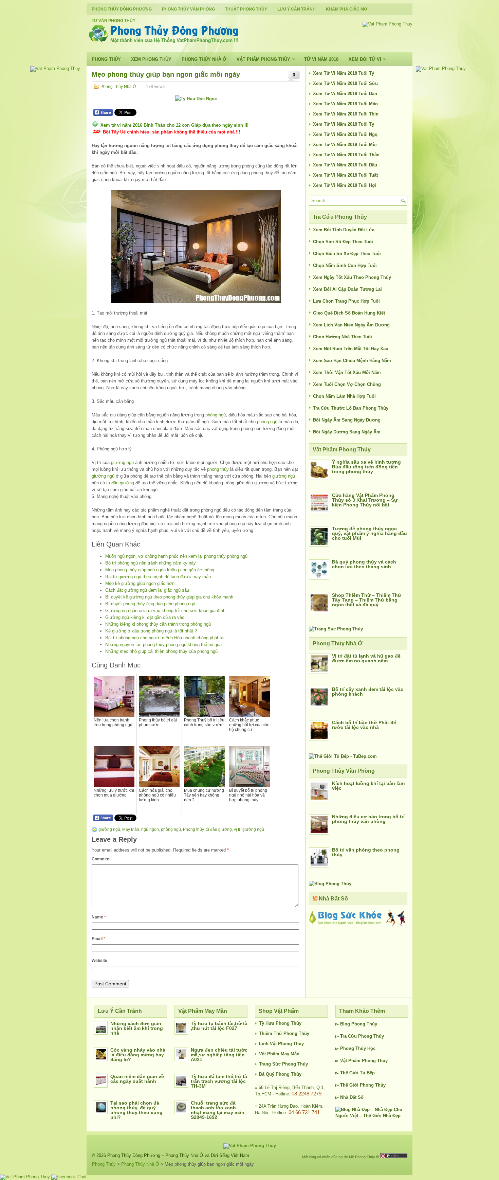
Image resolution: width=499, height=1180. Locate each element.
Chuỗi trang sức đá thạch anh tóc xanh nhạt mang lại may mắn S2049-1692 (217, 1110)
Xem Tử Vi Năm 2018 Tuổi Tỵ (343, 124)
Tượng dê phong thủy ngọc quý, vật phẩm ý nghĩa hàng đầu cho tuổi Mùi (369, 533)
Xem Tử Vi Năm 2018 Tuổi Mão (345, 103)
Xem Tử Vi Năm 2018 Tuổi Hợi (344, 185)
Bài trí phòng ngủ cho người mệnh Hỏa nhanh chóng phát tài (164, 637)
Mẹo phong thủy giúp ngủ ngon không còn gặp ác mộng (159, 569)
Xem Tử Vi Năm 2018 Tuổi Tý (343, 73)
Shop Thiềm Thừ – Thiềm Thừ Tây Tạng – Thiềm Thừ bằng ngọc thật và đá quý (366, 599)
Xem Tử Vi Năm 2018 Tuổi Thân (346, 154)
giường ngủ (122, 462)
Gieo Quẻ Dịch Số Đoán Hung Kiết (349, 313)
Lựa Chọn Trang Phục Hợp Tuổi (346, 301)
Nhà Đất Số (333, 898)
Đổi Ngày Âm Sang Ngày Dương (347, 420)
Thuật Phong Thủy (246, 9)
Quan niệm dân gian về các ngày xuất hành (137, 1079)
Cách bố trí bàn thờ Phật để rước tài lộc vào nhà (364, 725)
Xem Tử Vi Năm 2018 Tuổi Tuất (345, 175)
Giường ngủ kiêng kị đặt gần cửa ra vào (144, 617)
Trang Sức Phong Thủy (283, 1064)
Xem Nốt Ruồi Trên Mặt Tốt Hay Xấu (350, 348)
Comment (101, 859)
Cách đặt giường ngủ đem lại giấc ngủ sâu (147, 590)
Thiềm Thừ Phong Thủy (284, 1033)
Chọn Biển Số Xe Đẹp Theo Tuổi (347, 253)
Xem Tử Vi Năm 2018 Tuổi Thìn (345, 114)
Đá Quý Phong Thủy (280, 1074)
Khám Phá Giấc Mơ (346, 9)
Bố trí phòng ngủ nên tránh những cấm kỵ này (150, 563)
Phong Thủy (106, 59)
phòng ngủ (215, 414)
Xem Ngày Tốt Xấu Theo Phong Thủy (352, 277)
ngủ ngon (150, 829)
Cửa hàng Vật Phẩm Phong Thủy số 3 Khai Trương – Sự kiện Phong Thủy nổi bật (365, 500)
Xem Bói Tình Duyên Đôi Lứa (343, 229)
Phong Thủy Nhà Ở (204, 59)
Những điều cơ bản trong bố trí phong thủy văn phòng (368, 819)
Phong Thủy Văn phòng (188, 9)
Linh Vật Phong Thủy (281, 1043)
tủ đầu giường (120, 482)
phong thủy (218, 469)
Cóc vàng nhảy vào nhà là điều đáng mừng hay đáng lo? (137, 1054)
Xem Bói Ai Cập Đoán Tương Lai (347, 289)
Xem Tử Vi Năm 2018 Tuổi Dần (345, 93)
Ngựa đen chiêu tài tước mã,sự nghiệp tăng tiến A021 (219, 1054)
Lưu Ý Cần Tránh (296, 9)
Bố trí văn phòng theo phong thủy (366, 852)
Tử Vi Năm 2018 (321, 59)
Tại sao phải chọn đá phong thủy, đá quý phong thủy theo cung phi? (136, 1110)
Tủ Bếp (367, 1072)
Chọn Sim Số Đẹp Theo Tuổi (343, 241)
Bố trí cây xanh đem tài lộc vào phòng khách (368, 691)
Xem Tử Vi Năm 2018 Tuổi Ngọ (345, 134)
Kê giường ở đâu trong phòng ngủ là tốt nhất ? (151, 630)
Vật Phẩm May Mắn (279, 1053)
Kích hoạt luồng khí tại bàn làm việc (368, 786)
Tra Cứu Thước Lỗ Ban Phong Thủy (350, 408)
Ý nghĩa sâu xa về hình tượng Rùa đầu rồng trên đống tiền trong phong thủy (366, 466)
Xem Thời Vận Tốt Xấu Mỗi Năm (347, 372)
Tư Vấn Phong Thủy (113, 20)
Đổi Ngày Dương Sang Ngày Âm (347, 431)
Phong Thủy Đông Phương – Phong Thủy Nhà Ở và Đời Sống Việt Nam (178, 1155)
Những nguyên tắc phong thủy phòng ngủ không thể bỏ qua (163, 644)
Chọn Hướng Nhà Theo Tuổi (342, 336)
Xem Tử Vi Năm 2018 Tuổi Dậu (345, 164)
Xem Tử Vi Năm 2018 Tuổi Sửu (345, 83)
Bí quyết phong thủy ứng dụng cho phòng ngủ (150, 603)
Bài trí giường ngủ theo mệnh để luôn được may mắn (158, 576)
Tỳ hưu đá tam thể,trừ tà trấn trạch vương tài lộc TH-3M (219, 1081)
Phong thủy (193, 829)
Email (98, 938)
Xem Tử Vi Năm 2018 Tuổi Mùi (345, 144)
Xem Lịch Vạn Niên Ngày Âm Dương (351, 324)
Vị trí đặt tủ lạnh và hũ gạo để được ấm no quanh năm (366, 658)
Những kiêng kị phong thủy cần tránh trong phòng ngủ (158, 624)
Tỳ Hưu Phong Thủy (280, 1023)
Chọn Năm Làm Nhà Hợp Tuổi (344, 396)
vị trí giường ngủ (249, 829)
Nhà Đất (348, 1097)
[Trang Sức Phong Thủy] (336, 628)
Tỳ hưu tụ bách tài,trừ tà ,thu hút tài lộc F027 (219, 1026)
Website (99, 960)
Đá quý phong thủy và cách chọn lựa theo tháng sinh (364, 564)
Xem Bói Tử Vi (367, 59)
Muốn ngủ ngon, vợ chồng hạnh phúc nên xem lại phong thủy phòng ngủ (176, 556)
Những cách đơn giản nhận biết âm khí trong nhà (136, 1028)
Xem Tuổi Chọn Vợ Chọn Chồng (347, 384)
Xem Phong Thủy (151, 59)
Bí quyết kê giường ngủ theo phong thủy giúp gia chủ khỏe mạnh (169, 597)
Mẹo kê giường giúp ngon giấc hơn (139, 583)
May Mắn (130, 829)
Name (99, 917)
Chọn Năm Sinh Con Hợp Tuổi (345, 265)
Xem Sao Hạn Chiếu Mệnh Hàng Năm (352, 360)
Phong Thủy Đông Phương (122, 9)
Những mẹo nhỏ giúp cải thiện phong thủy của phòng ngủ (161, 651)
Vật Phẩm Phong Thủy (266, 59)
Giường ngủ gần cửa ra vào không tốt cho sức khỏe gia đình (165, 610)
